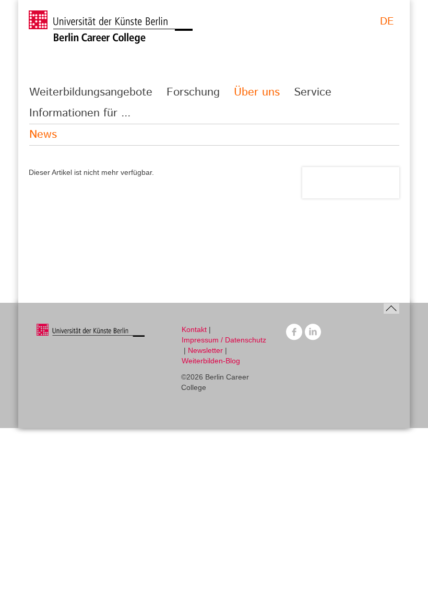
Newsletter (205, 350)
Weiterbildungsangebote (90, 92)
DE (387, 21)
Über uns (257, 92)
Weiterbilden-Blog (211, 361)
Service (312, 92)
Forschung (193, 92)
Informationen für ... (79, 113)
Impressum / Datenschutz (224, 340)
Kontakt (194, 329)
